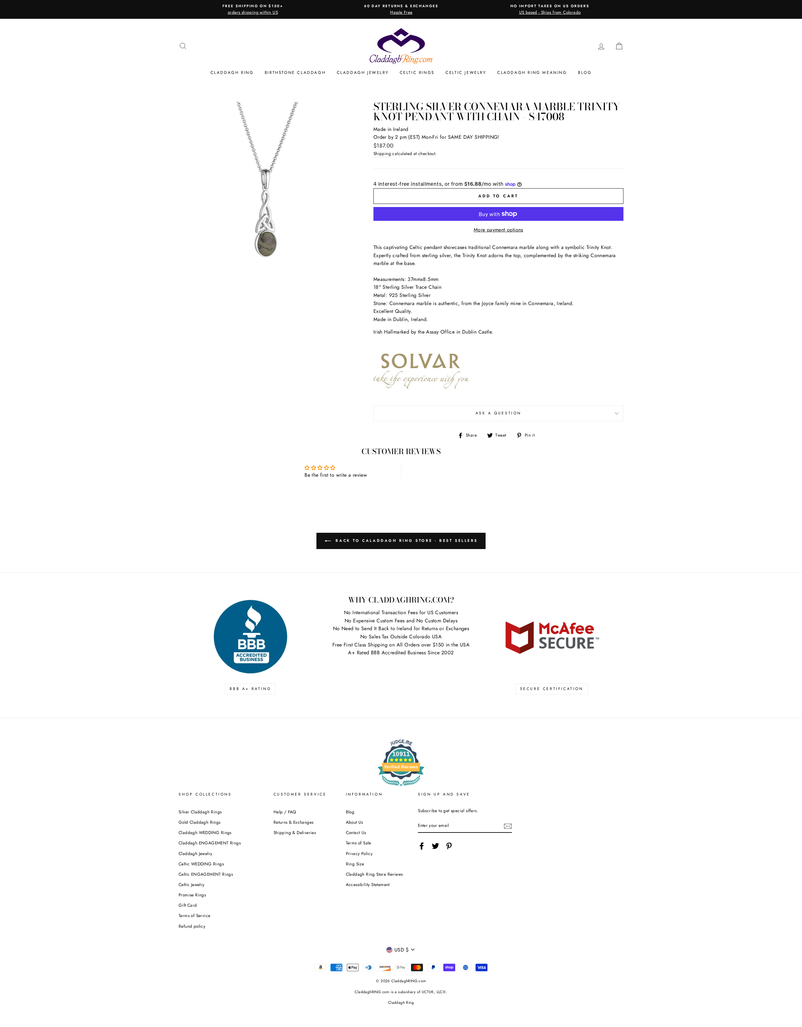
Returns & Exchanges (293, 822)
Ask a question (498, 413)
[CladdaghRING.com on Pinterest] (449, 846)
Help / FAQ (284, 812)
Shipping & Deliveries (294, 832)
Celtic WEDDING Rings (201, 864)
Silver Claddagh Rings (200, 812)
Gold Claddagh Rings (200, 822)
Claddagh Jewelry (363, 72)
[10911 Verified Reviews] (401, 787)
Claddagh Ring (232, 72)
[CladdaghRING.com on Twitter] (435, 846)
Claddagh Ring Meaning (532, 72)
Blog (584, 72)
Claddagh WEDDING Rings (205, 832)
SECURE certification (551, 689)
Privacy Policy (359, 853)
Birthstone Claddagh (295, 72)
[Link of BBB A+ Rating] (250, 636)
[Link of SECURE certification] (551, 636)
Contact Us (356, 832)
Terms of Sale (358, 843)
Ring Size (355, 864)
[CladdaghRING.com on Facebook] (421, 846)
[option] (253, 9)
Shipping (382, 153)
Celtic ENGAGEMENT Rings (206, 874)
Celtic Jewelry (465, 72)
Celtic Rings (417, 72)
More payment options (498, 229)
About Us (354, 822)
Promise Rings (192, 895)
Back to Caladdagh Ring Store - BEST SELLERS (405, 540)
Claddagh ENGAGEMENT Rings (210, 843)
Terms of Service (194, 915)
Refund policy (192, 926)
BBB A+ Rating (250, 689)
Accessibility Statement (368, 884)
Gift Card (188, 905)
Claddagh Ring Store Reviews (374, 874)
